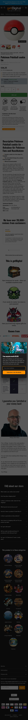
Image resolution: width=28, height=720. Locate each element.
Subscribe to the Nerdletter (14, 372)
